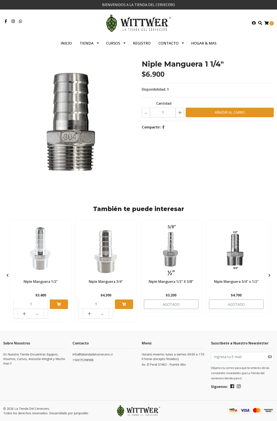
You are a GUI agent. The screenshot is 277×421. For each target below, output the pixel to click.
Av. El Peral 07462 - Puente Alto (164, 364)
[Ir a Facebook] (5, 21)
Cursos (113, 43)
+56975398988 (82, 360)
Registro (142, 43)
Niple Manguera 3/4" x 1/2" (236, 281)
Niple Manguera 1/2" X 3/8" (171, 281)
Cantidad (163, 103)
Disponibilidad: (154, 89)
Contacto (168, 43)
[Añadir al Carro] (59, 304)
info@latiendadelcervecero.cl (92, 354)
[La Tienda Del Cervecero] (138, 23)
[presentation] (7, 275)
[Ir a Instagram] (13, 21)
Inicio (66, 43)
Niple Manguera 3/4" (106, 281)
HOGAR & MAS (203, 43)
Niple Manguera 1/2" (41, 281)
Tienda (86, 43)
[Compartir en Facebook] (163, 127)
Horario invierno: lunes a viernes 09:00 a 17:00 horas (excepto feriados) (173, 356)
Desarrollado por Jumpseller (68, 413)
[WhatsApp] (20, 21)
